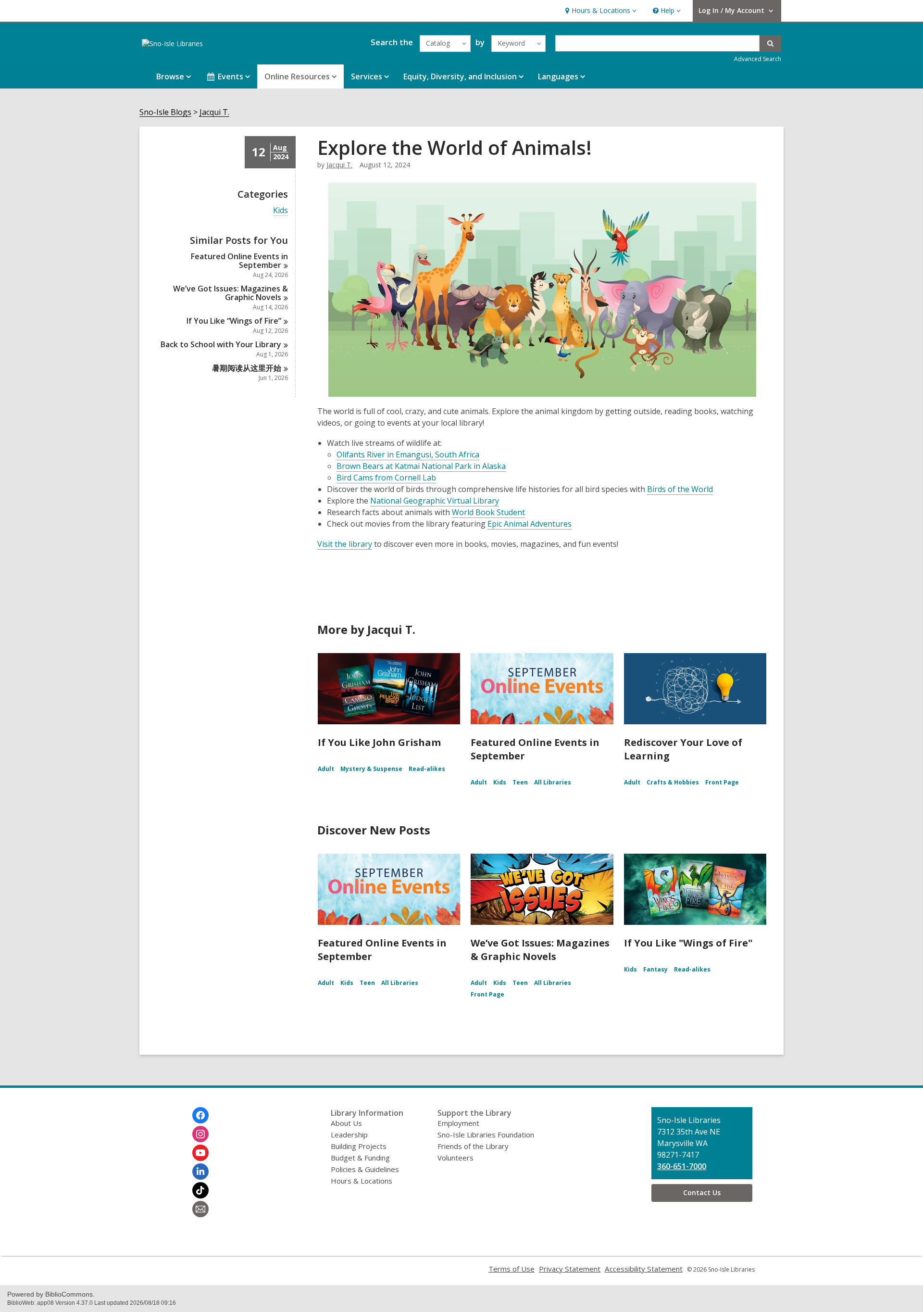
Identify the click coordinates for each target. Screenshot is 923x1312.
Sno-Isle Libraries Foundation (485, 1134)
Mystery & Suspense (371, 769)
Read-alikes (427, 769)
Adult (326, 769)
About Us (346, 1123)
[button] (599, 11)
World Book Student (488, 512)
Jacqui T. (214, 112)
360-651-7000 (681, 1166)
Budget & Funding (360, 1157)
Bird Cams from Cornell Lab (386, 477)
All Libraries (552, 782)
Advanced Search (757, 59)
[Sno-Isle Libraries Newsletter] (200, 1209)
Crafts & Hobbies (673, 782)
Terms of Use (511, 1269)
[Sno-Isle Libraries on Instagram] (200, 1134)
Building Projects (359, 1146)
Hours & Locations (361, 1181)
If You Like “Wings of (234, 320)
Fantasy (655, 969)
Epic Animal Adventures (529, 523)
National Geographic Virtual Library (434, 500)
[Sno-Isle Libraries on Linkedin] (200, 1171)
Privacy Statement (569, 1269)
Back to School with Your (221, 344)
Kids (280, 210)
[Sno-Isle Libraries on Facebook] (200, 1115)
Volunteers (455, 1157)
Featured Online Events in (239, 260)
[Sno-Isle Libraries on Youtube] (200, 1153)
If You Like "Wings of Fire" (688, 942)
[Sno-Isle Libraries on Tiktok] (200, 1190)
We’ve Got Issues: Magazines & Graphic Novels (540, 949)
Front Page (722, 782)
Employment (458, 1123)
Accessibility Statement (644, 1269)
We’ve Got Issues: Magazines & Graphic (230, 293)
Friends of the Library (473, 1146)
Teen (520, 782)
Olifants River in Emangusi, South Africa (408, 454)
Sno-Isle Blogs (165, 112)
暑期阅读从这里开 (246, 368)
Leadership (349, 1134)
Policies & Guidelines (365, 1169)
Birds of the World (680, 489)
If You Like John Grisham (379, 742)
